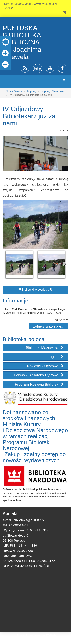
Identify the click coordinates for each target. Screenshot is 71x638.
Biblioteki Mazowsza (42, 348)
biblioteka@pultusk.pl (28, 520)
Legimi (53, 357)
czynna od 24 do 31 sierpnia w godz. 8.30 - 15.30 (32, 312)
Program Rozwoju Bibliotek (37, 384)
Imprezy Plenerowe (52, 91)
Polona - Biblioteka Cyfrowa (36, 375)
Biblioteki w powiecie (35, 289)
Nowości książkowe (43, 366)
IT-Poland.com (57, 635)
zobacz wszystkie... (48, 326)
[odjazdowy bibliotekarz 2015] (19, 264)
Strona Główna (14, 91)
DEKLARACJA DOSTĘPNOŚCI (26, 566)
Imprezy (32, 91)
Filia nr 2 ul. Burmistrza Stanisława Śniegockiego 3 (35, 309)
